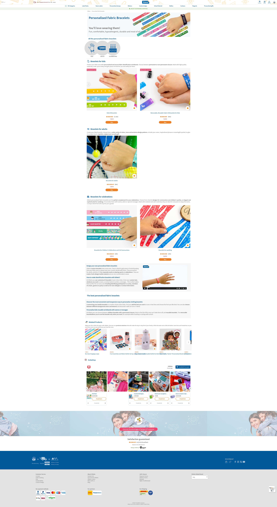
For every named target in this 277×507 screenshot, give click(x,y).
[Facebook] (235, 462)
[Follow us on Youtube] (243, 462)
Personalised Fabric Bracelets (98, 11)
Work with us (91, 481)
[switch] (272, 491)
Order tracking (39, 477)
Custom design (40, 482)
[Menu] (275, 487)
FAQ (37, 479)
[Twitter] (240, 462)
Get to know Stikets (93, 477)
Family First (91, 476)
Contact (38, 476)
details (54, 2)
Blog (89, 482)
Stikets (88, 11)
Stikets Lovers (91, 479)
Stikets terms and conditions (134, 504)
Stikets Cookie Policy (145, 504)
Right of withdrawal (145, 481)
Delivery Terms (144, 477)
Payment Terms (144, 476)
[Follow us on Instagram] (238, 462)
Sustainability (39, 481)
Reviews (142, 479)
